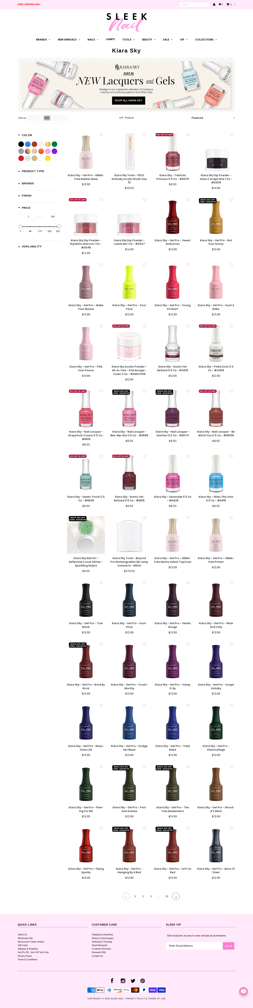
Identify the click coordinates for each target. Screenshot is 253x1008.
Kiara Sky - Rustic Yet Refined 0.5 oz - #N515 (129, 498)
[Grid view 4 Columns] (47, 118)
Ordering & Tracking (102, 942)
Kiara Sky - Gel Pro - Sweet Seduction (173, 242)
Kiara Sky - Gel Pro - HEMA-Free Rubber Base (86, 177)
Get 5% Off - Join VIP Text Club (33, 952)
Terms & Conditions (27, 959)
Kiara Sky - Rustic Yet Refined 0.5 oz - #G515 (172, 368)
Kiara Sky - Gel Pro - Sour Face (129, 307)
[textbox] (27, 216)
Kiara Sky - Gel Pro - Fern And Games (129, 809)
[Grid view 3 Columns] (40, 118)
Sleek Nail (117, 998)
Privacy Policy (25, 956)
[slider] (20, 226)
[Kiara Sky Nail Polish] (126, 111)
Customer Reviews (101, 949)
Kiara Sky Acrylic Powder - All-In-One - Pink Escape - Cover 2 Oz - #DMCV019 (129, 370)
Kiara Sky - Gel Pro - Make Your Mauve (86, 307)
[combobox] (194, 4)
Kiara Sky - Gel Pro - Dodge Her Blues (129, 748)
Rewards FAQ (99, 952)
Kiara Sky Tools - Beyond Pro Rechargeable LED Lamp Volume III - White (129, 562)
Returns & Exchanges (103, 938)
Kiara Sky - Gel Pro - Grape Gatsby (216, 686)
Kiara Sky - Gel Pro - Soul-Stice (129, 625)
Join (228, 945)
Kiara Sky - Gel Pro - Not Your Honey (216, 242)
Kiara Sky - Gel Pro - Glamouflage (216, 748)
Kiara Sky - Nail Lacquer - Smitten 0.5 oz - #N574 (173, 433)
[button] (243, 991)
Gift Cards (23, 945)
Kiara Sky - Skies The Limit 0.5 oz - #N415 (216, 498)
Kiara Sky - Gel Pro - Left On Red (172, 870)
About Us (22, 934)
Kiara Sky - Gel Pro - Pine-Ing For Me (86, 809)
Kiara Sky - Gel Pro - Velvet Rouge (173, 625)
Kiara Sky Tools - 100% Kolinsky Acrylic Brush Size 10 (129, 179)
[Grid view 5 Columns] (54, 118)
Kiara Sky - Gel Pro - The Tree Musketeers (173, 809)
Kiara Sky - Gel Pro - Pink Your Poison (85, 368)
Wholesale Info (25, 938)
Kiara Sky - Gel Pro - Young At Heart (173, 307)
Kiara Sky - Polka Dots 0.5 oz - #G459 (216, 368)
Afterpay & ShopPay (28, 949)
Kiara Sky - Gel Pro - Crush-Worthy (129, 686)
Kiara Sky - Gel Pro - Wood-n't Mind (215, 809)
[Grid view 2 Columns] (35, 118)
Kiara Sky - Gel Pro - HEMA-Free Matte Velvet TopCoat (172, 560)
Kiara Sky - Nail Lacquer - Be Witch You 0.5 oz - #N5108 (216, 433)
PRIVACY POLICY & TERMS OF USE (146, 998)
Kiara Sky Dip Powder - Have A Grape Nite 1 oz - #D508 (216, 179)
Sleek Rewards (99, 945)
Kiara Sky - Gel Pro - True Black (86, 625)
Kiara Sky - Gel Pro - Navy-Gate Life (86, 748)
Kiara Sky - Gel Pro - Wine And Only (216, 625)
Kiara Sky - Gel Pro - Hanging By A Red (129, 870)
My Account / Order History (31, 942)
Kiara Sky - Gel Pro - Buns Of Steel (216, 870)
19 (167, 896)
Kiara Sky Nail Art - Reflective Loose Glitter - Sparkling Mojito (86, 562)
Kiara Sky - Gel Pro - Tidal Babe (173, 748)
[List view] (30, 118)
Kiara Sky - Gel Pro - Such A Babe (216, 307)
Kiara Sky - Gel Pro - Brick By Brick (86, 686)
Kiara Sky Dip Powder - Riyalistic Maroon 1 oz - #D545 (86, 244)
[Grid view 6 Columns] (63, 118)
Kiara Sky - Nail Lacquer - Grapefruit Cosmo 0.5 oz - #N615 (86, 435)
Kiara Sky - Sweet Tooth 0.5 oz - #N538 (86, 498)
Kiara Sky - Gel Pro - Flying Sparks (86, 870)
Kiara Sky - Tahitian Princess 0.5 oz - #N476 (172, 177)
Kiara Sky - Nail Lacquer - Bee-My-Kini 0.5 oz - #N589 (129, 433)
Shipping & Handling (102, 934)
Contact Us (97, 956)
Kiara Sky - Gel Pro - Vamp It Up (172, 686)
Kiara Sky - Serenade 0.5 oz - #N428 (172, 498)
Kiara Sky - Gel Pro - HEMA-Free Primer (216, 560)
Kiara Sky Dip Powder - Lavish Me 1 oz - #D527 (129, 242)
